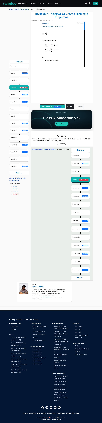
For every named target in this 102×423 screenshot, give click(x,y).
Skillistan (35, 337)
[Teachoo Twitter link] (51, 407)
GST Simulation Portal (38, 340)
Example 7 (13, 109)
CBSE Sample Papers (81, 354)
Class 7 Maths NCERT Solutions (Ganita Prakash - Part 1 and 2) (61, 334)
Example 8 (13, 116)
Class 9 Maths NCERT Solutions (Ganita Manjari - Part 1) (62, 349)
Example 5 (19, 94)
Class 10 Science (37, 352)
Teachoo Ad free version (39, 331)
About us (25, 413)
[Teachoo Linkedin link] (59, 407)
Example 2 (19, 73)
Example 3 (13, 80)
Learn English (79, 326)
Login (95, 3)
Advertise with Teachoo (72, 413)
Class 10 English (37, 354)
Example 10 (19, 130)
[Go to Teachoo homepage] (10, 3)
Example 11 (14, 137)
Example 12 (19, 144)
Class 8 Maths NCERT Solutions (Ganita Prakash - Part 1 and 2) (61, 342)
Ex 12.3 (15, 191)
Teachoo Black (47, 297)
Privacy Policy (51, 413)
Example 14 (14, 159)
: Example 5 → (52, 106)
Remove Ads (70, 106)
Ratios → (19, 173)
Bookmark (79, 106)
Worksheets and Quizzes (39, 334)
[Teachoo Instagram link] (46, 407)
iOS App (13, 329)
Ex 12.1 (15, 186)
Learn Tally (78, 332)
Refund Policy (61, 413)
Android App (14, 326)
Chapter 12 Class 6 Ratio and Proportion (19, 9)
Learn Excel (78, 329)
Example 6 (19, 101)
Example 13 (19, 152)
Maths (41, 3)
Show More (62, 143)
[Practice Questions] (89, 3)
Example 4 (19, 87)
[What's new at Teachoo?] (86, 3)
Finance (57, 3)
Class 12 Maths (37, 360)
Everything (22, 3)
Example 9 (19, 123)
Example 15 (19, 166)
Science (49, 3)
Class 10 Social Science (39, 357)
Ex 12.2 (15, 189)
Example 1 (13, 66)
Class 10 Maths (37, 349)
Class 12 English (37, 363)
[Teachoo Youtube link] (55, 407)
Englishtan (78, 346)
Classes (32, 3)
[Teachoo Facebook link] (42, 407)
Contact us (32, 413)
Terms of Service (41, 413)
